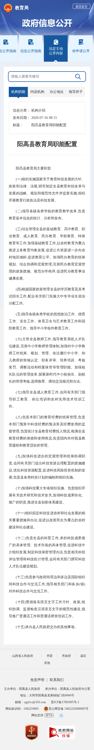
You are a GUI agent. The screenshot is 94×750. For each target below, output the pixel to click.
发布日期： (20, 118)
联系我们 (57, 680)
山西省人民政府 (22, 656)
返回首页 (81, 6)
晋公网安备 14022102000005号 (68, 708)
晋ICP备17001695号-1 (65, 702)
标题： (18, 125)
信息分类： (20, 110)
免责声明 (37, 680)
